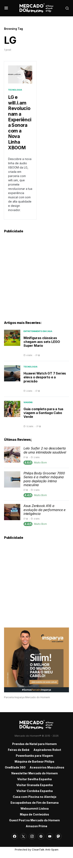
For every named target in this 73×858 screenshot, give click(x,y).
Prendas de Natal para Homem (34, 744)
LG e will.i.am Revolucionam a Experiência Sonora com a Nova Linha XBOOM (19, 122)
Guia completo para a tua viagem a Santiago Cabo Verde (43, 413)
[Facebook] (14, 836)
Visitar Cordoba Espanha (34, 791)
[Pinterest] (41, 836)
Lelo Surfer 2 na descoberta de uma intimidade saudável (45, 450)
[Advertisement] (36, 274)
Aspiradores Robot (47, 749)
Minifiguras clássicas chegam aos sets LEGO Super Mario (42, 342)
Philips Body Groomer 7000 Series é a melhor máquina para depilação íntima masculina (44, 479)
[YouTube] (49, 836)
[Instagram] (32, 836)
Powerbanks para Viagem (34, 755)
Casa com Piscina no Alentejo (34, 796)
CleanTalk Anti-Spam (45, 849)
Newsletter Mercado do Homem (34, 773)
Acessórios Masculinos (47, 767)
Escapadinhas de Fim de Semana (35, 802)
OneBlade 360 (15, 767)
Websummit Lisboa (34, 808)
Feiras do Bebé (18, 749)
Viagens (28, 402)
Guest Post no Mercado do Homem (34, 820)
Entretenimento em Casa (38, 331)
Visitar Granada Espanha (34, 785)
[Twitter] (23, 836)
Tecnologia (15, 90)
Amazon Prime (36, 826)
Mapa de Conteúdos (34, 814)
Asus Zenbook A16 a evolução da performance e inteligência (44, 509)
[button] (6, 8)
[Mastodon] (58, 836)
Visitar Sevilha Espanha (34, 779)
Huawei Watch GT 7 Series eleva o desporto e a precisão (45, 377)
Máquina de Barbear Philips (34, 761)
